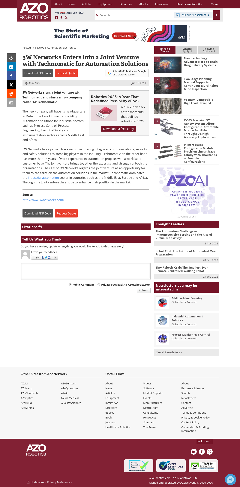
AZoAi (64, 393)
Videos (147, 383)
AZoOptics (27, 398)
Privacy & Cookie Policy (195, 417)
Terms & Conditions (193, 412)
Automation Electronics (61, 47)
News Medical (70, 398)
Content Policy (190, 422)
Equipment (112, 398)
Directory (111, 408)
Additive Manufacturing (187, 298)
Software (148, 388)
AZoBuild (26, 403)
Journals (110, 422)
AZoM (24, 383)
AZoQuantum (69, 388)
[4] (167, 126)
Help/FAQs (149, 417)
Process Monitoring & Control (191, 334)
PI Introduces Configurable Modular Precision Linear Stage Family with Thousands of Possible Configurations (200, 153)
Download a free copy (118, 129)
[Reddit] (11, 93)
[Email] (11, 102)
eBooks (109, 412)
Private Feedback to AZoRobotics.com (126, 284)
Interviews (111, 403)
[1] (167, 64)
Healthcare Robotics (117, 427)
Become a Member (193, 388)
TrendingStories (165, 50)
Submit (143, 290)
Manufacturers (152, 403)
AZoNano (26, 388)
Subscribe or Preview (184, 302)
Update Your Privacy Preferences (51, 482)
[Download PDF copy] (11, 57)
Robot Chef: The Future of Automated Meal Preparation (186, 252)
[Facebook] (11, 75)
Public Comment (83, 284)
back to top (203, 441)
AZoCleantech (29, 393)
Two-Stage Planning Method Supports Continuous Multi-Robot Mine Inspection (201, 84)
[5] (167, 151)
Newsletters (188, 398)
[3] (167, 105)
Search (185, 393)
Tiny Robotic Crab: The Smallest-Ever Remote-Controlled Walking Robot (182, 269)
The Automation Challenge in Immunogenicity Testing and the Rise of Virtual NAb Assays (184, 234)
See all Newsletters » (169, 352)
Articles (110, 393)
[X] (11, 84)
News (40, 47)
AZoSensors (68, 383)
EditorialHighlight (187, 50)
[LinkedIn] (11, 66)
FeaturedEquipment (209, 50)
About (109, 383)
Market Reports (153, 393)
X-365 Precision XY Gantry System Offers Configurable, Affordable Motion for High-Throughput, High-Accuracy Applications (201, 128)
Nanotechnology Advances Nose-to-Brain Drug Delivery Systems (201, 61)
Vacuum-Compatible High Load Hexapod (198, 101)
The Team (149, 427)
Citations (30, 227)
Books (109, 417)
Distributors (150, 408)
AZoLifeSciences (71, 403)
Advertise (187, 408)
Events (147, 398)
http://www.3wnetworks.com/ (43, 200)
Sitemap (148, 422)
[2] (167, 85)
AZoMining (27, 408)
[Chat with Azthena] (230, 479)
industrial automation (43, 178)
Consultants (150, 412)
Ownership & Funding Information (195, 429)
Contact (186, 403)
